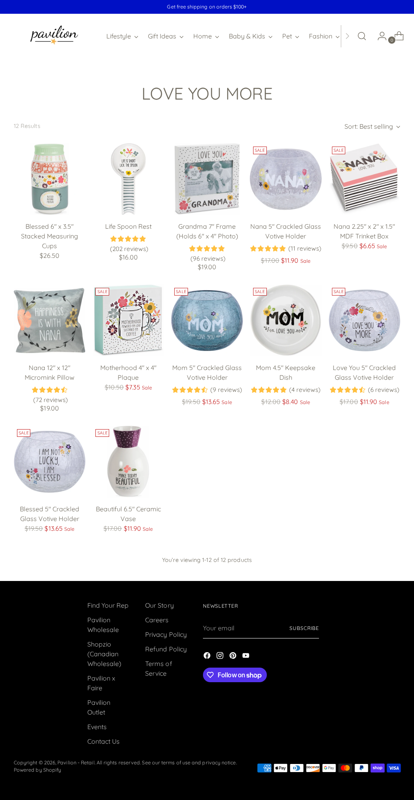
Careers (157, 620)
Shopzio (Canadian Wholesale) (104, 654)
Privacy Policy (166, 634)
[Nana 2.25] (365, 179)
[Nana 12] (50, 321)
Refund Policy (166, 649)
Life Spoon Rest (128, 226)
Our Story (159, 605)
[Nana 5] (286, 179)
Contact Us (103, 741)
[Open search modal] (362, 36)
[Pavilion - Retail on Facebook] (208, 656)
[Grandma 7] (207, 179)
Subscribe (304, 628)
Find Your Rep (108, 605)
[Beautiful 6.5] (128, 462)
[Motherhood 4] (128, 321)
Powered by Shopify (37, 770)
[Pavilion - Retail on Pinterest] (234, 656)
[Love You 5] (365, 321)
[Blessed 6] (50, 179)
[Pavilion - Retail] (54, 36)
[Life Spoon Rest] (128, 179)
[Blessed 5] (50, 462)
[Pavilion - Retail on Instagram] (221, 656)
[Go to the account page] (379, 36)
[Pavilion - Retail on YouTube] (246, 656)
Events (97, 727)
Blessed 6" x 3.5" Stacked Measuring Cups (49, 236)
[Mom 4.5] (286, 321)
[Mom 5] (207, 321)
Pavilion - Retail (75, 763)
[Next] (347, 36)
